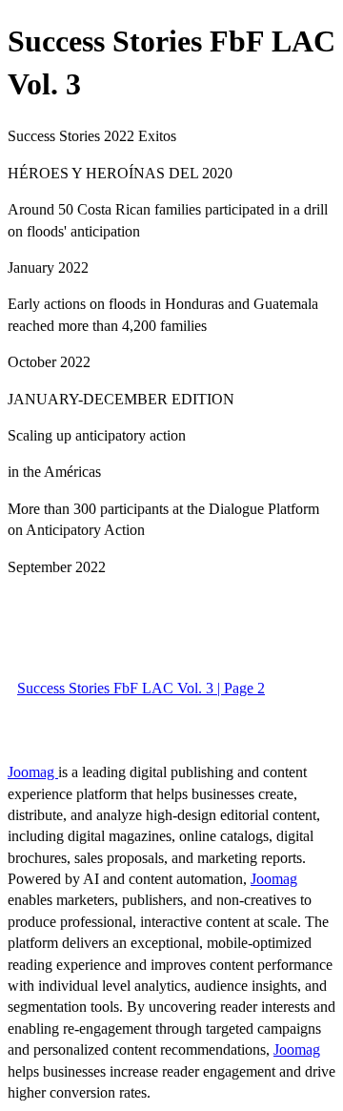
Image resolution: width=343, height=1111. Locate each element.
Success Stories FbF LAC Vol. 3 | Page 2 (141, 688)
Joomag (33, 772)
